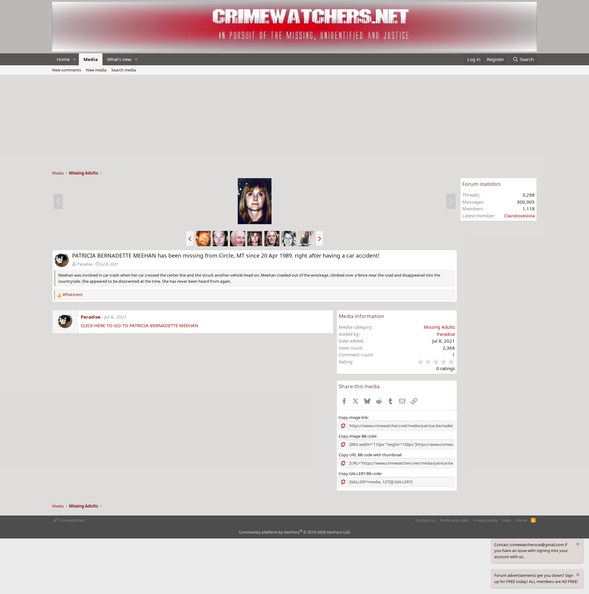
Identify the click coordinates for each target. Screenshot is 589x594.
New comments (66, 70)
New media (96, 70)
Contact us (425, 520)
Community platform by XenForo (294, 532)
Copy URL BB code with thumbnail (370, 455)
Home (63, 59)
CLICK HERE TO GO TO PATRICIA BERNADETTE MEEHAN (139, 325)
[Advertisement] (294, 121)
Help (506, 520)
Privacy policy (485, 520)
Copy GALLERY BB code (360, 473)
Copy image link (353, 417)
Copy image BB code (357, 436)
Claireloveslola (519, 216)
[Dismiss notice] (577, 545)
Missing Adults (439, 327)
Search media (123, 70)
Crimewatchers (71, 520)
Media (90, 59)
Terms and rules (454, 520)
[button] (74, 59)
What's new (119, 59)
